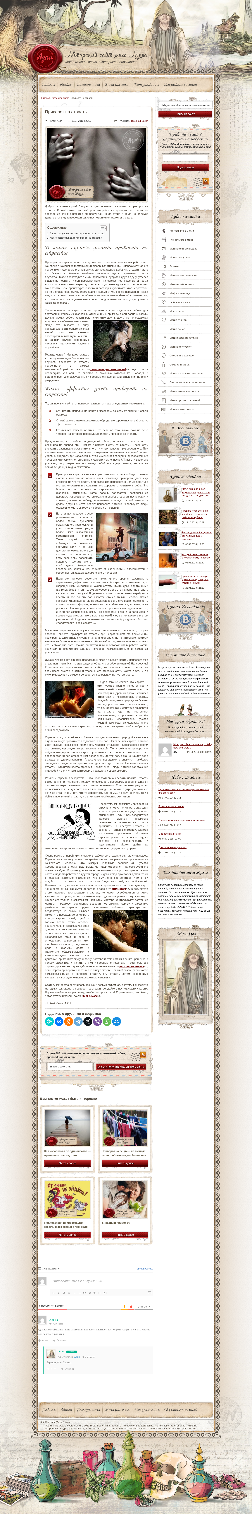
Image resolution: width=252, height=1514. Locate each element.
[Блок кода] (89, 1293)
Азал (61, 1351)
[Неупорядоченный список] (79, 1293)
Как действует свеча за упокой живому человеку (196, 556)
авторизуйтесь (144, 1268)
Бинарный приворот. (116, 1222)
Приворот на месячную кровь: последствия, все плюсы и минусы (195, 579)
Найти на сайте (185, 113)
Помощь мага (88, 84)
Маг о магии (91, 995)
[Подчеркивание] (63, 1293)
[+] (105, 1292)
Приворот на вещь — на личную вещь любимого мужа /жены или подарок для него (124, 1155)
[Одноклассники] (68, 1021)
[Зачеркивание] (69, 1293)
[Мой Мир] (116, 1021)
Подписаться (185, 167)
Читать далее (67, 1163)
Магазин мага (117, 84)
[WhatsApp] (107, 1021)
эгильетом (119, 888)
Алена (77, 1357)
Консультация (146, 84)
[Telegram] (78, 1021)
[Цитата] (84, 1293)
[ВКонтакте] (59, 1021)
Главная (48, 84)
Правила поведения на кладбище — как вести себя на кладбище (195, 514)
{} (99, 1292)
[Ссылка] (94, 1293)
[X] (87, 1021)
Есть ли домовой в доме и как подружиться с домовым (197, 536)
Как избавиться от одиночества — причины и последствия (67, 1153)
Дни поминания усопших (172, 847)
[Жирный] (53, 1293)
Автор (66, 84)
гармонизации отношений (108, 369)
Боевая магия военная (171, 806)
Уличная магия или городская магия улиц (181, 820)
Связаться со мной (180, 84)
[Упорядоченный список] (74, 1293)
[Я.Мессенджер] (49, 1021)
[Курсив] (58, 1293)
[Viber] (97, 1021)
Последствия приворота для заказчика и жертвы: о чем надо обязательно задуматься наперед (67, 1226)
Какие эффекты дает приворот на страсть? (76, 237)
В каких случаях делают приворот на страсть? (78, 233)
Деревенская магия (169, 833)
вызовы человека (131, 966)
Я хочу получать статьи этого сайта (121, 1066)
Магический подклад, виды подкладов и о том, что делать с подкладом (196, 492)
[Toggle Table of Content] (101, 228)
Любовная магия (139, 120)
